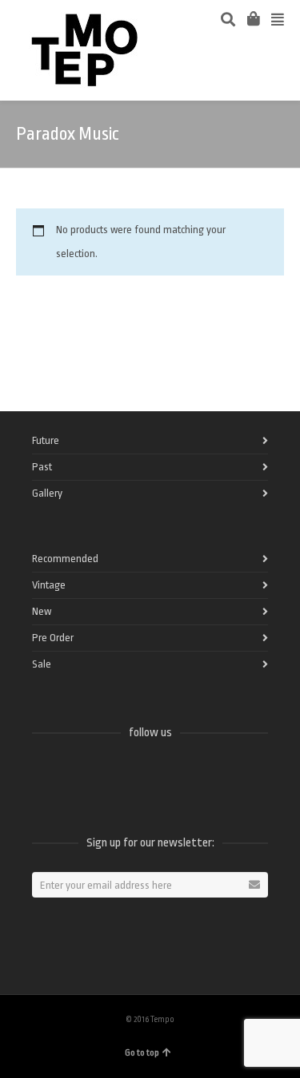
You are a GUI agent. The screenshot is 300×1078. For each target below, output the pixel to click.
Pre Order (53, 638)
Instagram (150, 774)
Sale (41, 664)
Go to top (142, 1053)
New (41, 611)
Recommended (65, 559)
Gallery (47, 493)
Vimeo (115, 774)
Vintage (49, 585)
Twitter (80, 774)
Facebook (45, 774)
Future (45, 440)
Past (42, 467)
